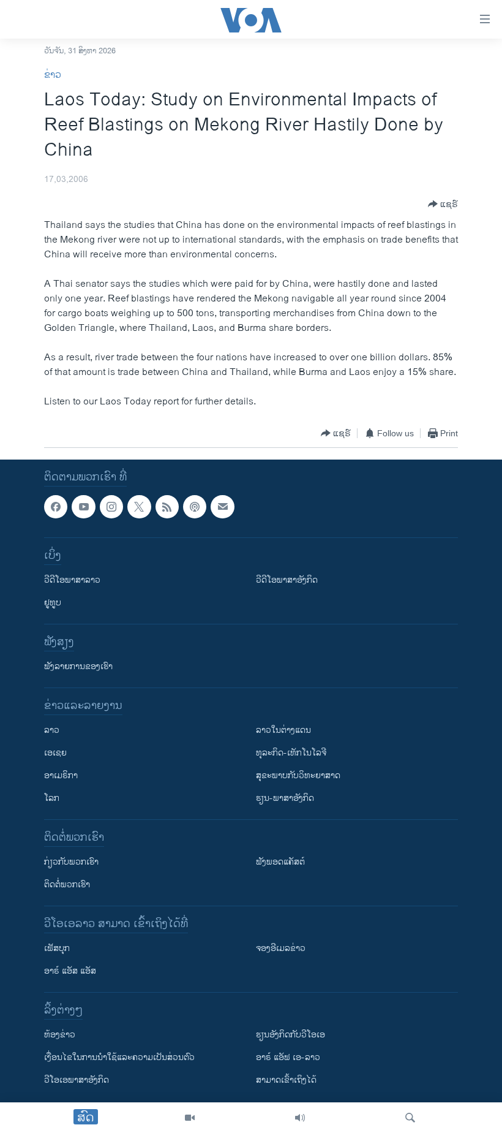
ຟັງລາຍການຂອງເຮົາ (78, 667)
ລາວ (51, 730)
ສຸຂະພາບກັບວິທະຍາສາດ (298, 776)
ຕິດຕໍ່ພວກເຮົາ (67, 885)
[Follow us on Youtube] (83, 506)
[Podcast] (194, 506)
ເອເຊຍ (55, 753)
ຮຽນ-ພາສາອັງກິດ (285, 798)
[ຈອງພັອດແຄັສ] (222, 506)
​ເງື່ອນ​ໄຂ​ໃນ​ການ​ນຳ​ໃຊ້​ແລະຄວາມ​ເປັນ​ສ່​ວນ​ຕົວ (119, 1058)
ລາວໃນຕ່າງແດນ (283, 730)
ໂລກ (51, 798)
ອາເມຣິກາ (61, 776)
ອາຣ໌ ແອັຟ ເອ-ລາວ (288, 1058)
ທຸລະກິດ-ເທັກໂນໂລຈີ (291, 753)
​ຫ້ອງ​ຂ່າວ (59, 1035)
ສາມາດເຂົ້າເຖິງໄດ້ (286, 1080)
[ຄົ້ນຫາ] (410, 1117)
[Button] (443, 204)
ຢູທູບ (52, 603)
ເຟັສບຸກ (57, 948)
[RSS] (167, 506)
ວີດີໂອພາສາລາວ (72, 580)
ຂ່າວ (52, 75)
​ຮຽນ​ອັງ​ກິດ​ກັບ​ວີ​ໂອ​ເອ (290, 1035)
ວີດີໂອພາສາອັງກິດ (287, 580)
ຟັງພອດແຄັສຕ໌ (280, 862)
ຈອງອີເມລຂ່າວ (280, 948)
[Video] (189, 1117)
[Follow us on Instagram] (111, 506)
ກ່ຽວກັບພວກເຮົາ (71, 862)
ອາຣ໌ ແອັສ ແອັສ (70, 971)
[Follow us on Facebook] (55, 506)
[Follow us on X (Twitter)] (139, 506)
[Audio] (300, 1117)
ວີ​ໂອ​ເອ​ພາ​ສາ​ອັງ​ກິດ (76, 1080)
